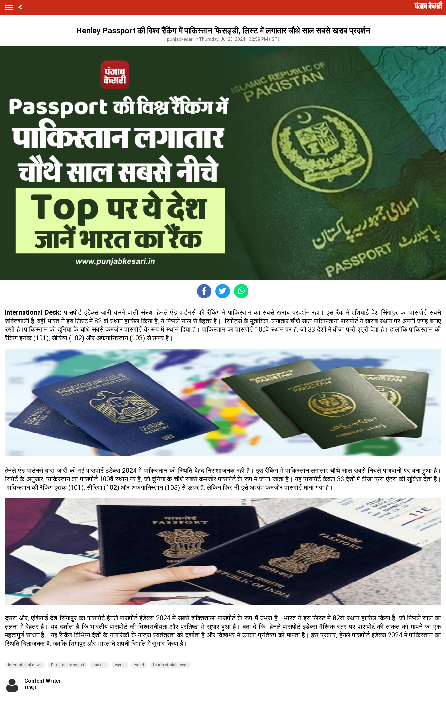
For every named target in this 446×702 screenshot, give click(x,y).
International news (25, 665)
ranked (99, 665)
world (139, 665)
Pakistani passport (67, 665)
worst (120, 665)
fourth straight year (170, 665)
